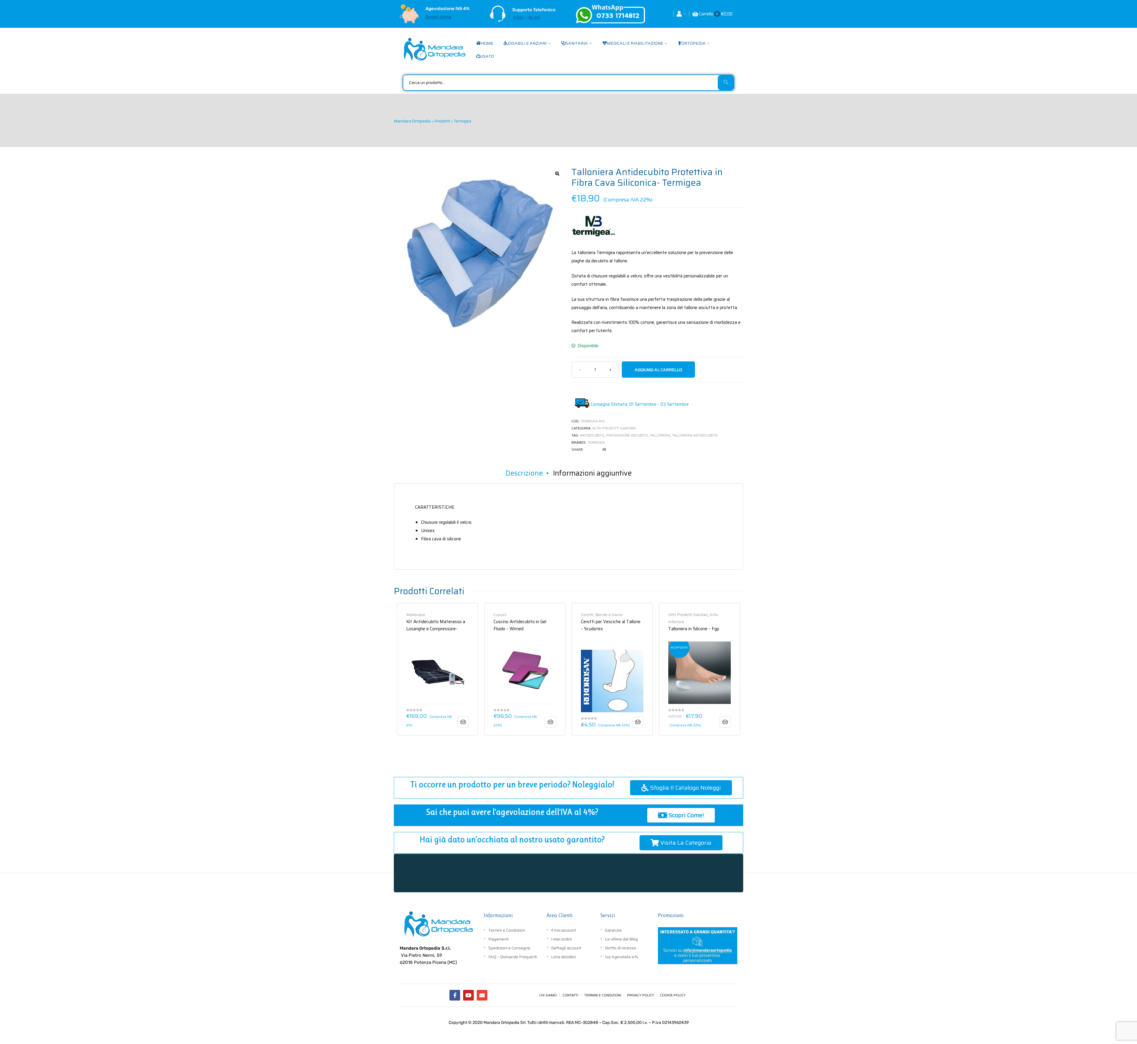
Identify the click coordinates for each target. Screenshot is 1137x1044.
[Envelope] (482, 995)
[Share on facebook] (588, 449)
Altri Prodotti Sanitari (614, 428)
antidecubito (592, 435)
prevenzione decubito (627, 435)
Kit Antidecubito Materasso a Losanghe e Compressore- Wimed (435, 624)
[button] (557, 173)
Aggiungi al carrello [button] (463, 722)
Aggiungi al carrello (658, 369)
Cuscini (500, 614)
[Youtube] (468, 995)
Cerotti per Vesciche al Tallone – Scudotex (610, 624)
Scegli (725, 722)
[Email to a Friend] (604, 449)
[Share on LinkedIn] (596, 449)
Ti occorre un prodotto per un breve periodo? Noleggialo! (512, 784)
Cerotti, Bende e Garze (602, 614)
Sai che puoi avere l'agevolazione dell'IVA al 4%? (512, 812)
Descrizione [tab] (524, 473)
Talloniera (660, 435)
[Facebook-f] (454, 995)
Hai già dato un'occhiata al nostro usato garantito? (512, 839)
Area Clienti (560, 915)
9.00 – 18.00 (526, 18)
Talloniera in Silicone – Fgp (693, 628)
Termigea (596, 442)
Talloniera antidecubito (695, 435)
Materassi (415, 614)
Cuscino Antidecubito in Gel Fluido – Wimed (520, 624)
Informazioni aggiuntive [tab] (592, 473)
